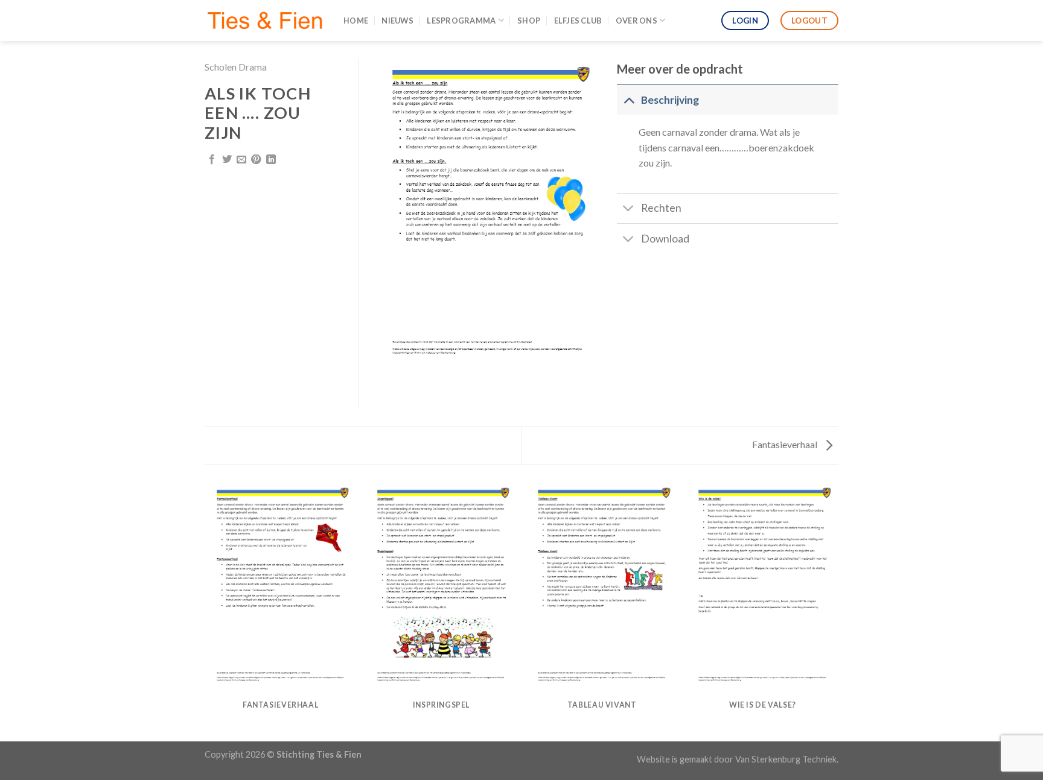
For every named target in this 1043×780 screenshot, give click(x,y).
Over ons (636, 20)
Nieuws (397, 20)
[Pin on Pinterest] (256, 159)
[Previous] (207, 611)
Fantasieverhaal (785, 444)
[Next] (837, 611)
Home (355, 20)
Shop (528, 20)
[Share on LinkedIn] (271, 159)
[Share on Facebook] (212, 159)
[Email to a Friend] (241, 159)
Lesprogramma (461, 20)
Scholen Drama (236, 66)
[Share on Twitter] (227, 159)
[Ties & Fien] (265, 20)
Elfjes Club (578, 20)
